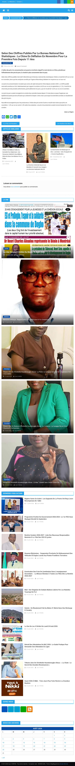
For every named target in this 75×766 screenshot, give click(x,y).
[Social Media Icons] (5, 709)
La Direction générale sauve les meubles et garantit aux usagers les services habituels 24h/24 (36, 167)
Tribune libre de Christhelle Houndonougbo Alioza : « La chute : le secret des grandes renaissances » (48, 664)
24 (3, 749)
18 (13, 746)
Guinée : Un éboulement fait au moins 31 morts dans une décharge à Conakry (48, 609)
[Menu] (8, 10)
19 (24, 746)
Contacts (19, 1)
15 (54, 742)
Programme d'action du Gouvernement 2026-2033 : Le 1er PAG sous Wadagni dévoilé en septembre (49, 518)
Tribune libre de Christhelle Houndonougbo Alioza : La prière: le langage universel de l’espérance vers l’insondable (37, 373)
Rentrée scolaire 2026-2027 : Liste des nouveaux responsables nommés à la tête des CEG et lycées (47, 536)
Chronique (7, 369)
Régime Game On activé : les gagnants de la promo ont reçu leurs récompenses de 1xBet (49, 500)
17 (3, 746)
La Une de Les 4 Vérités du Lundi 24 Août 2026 (41, 626)
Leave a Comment (22, 66)
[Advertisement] (37, 35)
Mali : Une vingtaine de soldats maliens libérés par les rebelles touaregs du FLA (47, 591)
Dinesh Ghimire (64, 764)
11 (13, 742)
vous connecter (15, 187)
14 (44, 742)
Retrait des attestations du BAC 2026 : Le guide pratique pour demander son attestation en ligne (46, 646)
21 (44, 746)
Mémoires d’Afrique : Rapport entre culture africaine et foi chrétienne (26, 320)
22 (54, 746)
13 (34, 742)
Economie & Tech (7, 63)
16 (65, 742)
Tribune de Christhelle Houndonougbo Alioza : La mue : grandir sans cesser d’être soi (31, 482)
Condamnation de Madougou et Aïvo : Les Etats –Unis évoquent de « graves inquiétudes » (61, 152)
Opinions (6, 316)
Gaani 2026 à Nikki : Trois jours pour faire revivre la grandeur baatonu (47, 682)
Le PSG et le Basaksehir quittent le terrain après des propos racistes (12, 123)
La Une (58, 248)
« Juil (3, 757)
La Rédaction (11, 1)
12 (24, 742)
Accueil (4, 1)
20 (34, 746)
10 (3, 742)
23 (65, 746)
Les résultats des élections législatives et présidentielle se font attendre (65, 123)
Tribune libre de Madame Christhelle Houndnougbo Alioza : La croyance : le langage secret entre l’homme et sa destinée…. (35, 427)
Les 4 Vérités (5, 163)
